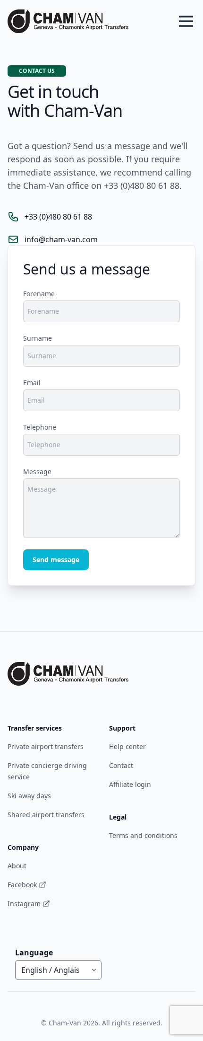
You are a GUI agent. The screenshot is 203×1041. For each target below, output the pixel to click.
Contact (121, 765)
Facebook (22, 884)
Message (37, 471)
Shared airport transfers (46, 814)
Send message (56, 559)
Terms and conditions (143, 835)
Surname (37, 338)
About (17, 865)
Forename (39, 293)
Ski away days (29, 795)
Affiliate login (130, 784)
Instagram (24, 903)
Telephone (39, 427)
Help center (127, 746)
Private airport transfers (46, 746)
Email (32, 382)
